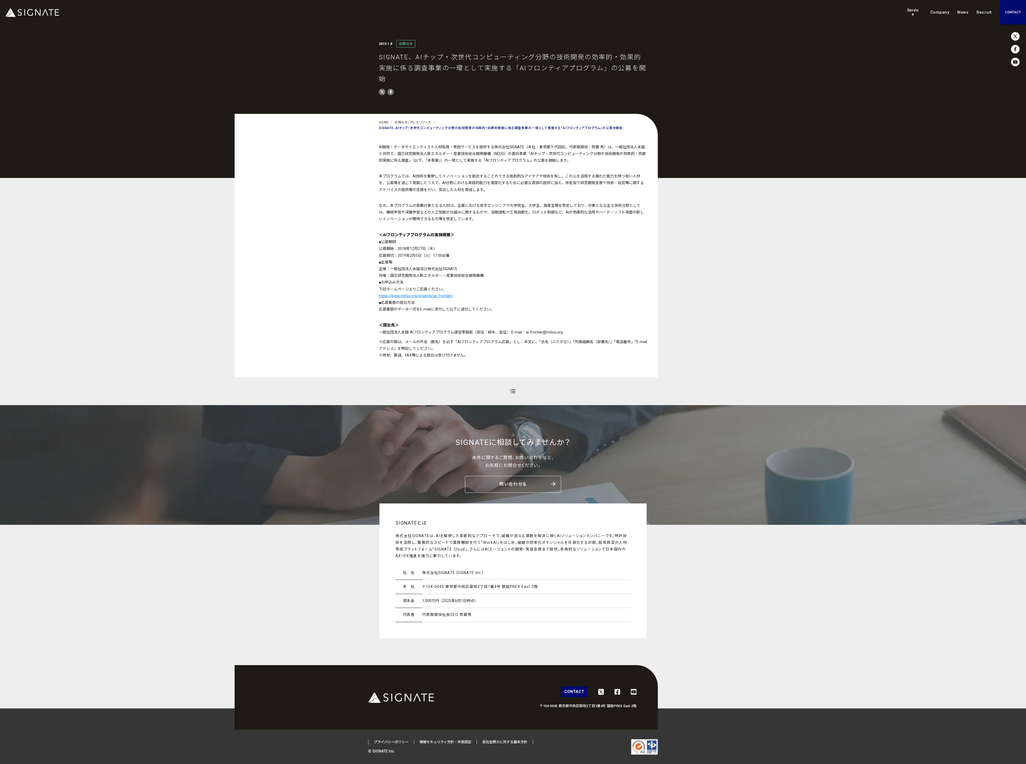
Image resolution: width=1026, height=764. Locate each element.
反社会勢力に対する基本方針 (504, 742)
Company (939, 12)
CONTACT (1013, 12)
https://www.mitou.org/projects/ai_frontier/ (416, 296)
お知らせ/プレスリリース (413, 122)
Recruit (984, 12)
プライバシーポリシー (391, 742)
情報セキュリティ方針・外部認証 (445, 742)
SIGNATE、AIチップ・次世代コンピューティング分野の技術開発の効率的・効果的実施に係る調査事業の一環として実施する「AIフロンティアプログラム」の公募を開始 (501, 128)
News (963, 12)
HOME (384, 122)
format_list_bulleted (513, 391)
